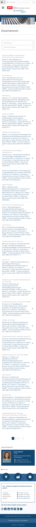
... (20, 438)
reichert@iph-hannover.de (23, 462)
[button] (6, 476)
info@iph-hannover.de (24, 496)
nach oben (5, 469)
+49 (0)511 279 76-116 (22, 460)
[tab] (18, 63)
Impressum (14, 525)
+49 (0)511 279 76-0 (23, 493)
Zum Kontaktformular (24, 498)
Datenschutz (21, 525)
